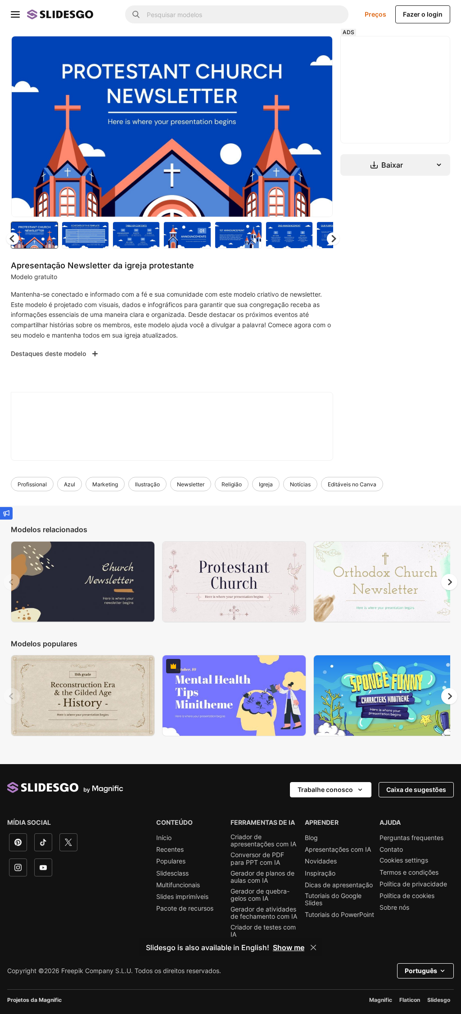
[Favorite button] (294, 50)
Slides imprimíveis (182, 896)
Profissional (32, 484)
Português (421, 970)
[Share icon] (317, 50)
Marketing (105, 484)
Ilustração (147, 484)
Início (164, 837)
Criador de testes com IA (263, 931)
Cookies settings (404, 860)
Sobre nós (394, 907)
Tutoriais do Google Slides (333, 899)
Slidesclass (172, 873)
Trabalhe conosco (325, 789)
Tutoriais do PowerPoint (339, 914)
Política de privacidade (413, 884)
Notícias (300, 484)
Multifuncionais (178, 885)
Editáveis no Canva (352, 484)
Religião (231, 484)
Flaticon (409, 999)
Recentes (170, 849)
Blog (311, 837)
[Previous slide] (12, 582)
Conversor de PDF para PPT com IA (257, 858)
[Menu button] (15, 14)
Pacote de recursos (184, 908)
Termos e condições (409, 872)
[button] (333, 238)
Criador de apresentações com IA (263, 840)
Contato (391, 849)
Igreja (266, 484)
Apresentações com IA (338, 849)
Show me (288, 947)
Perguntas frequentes (411, 837)
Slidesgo (438, 999)
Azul (69, 484)
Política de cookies (407, 895)
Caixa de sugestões (416, 789)
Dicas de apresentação (339, 885)
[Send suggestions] (6, 513)
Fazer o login (423, 14)
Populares (170, 861)
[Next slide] (319, 126)
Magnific (380, 999)
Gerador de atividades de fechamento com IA (263, 913)
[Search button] (136, 14)
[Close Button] (313, 947)
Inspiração (320, 873)
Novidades (321, 861)
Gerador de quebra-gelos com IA (259, 895)
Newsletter (190, 484)
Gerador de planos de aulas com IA (262, 877)
